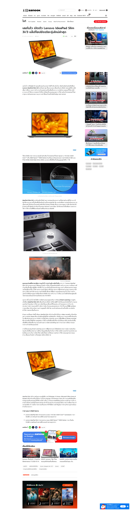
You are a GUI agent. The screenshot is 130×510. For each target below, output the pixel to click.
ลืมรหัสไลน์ (88, 169)
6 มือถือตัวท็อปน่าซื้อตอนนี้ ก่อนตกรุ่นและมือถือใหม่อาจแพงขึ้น (96, 87)
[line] (30, 73)
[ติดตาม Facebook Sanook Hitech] (96, 152)
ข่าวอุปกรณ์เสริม (43, 469)
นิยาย (88, 15)
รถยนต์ (64, 15)
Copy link (43, 73)
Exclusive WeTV (81, 15)
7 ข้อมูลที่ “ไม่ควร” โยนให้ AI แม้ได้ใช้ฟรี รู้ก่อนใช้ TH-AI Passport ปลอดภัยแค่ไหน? (96, 126)
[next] (75, 497)
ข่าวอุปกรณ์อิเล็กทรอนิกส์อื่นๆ (30, 469)
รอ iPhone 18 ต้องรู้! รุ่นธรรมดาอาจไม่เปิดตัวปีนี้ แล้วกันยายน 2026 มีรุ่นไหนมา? (96, 107)
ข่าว (35, 15)
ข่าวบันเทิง (43, 15)
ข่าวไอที (62, 466)
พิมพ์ (38, 36)
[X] (33, 73)
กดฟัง (66, 36)
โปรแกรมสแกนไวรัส (97, 163)
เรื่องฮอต (30, 15)
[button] (59, 10)
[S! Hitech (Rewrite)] (26, 475)
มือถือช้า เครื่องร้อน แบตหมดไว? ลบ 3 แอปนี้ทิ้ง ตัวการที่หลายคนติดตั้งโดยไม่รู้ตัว (96, 48)
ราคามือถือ (88, 166)
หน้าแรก (25, 15)
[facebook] (36, 73)
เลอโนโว (25, 466)
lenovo (57, 466)
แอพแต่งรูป (88, 163)
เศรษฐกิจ (53, 15)
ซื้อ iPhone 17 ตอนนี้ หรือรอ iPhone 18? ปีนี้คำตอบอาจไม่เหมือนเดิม (95, 144)
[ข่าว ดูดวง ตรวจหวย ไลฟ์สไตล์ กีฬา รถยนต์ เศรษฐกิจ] (31, 10)
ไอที (68, 15)
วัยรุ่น (71, 15)
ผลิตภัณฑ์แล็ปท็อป (33, 466)
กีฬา (48, 15)
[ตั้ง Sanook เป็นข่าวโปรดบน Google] (49, 436)
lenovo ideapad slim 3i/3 (46, 466)
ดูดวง (38, 15)
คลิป (75, 15)
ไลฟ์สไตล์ (58, 15)
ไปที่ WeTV (67, 485)
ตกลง (123, 506)
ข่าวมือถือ (95, 166)
